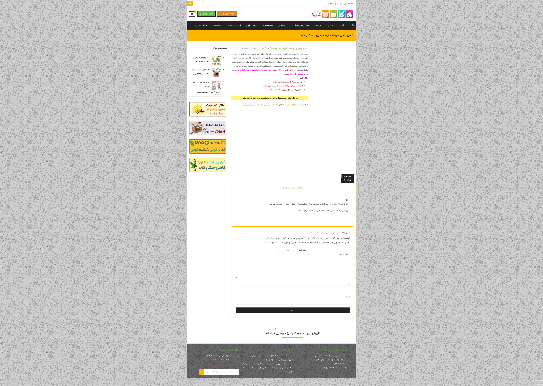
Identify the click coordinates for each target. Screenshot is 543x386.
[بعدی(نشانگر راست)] (539, 384)
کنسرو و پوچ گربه (252, 105)
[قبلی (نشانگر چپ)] (542, 384)
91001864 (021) (338, 360)
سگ (277, 105)
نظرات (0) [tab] (347, 180)
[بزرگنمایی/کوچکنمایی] (542, 380)
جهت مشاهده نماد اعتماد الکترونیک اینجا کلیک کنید (218, 364)
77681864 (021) (323, 360)
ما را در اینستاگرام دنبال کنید (333, 368)
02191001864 (207, 14)
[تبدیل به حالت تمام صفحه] (539, 380)
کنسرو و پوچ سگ (267, 105)
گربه (243, 105)
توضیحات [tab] (347, 176)
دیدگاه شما (345, 255)
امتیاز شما (302, 250)
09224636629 (228, 14)
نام (349, 284)
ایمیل (348, 297)
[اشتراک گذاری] (536, 380)
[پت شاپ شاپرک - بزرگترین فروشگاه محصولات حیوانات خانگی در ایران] (332, 14)
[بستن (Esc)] (533, 380)
